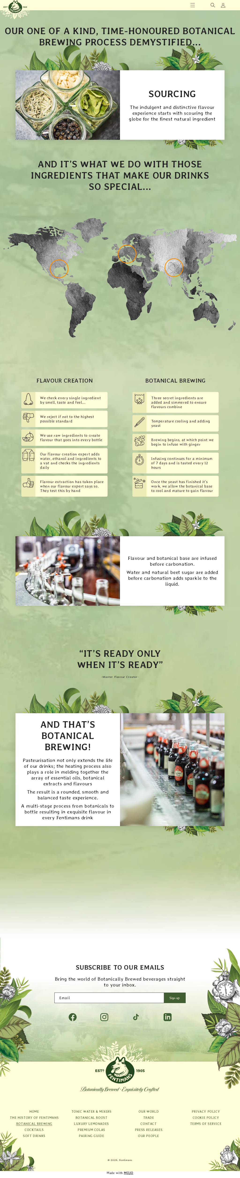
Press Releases (148, 1130)
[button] (193, 5)
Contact (148, 1124)
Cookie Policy (206, 1117)
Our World (149, 1111)
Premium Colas (91, 1130)
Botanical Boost (91, 1117)
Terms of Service (206, 1124)
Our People (148, 1136)
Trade (148, 1117)
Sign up (174, 998)
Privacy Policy (206, 1111)
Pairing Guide (91, 1136)
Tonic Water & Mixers (91, 1111)
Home (34, 1111)
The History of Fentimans (34, 1117)
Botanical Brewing (34, 1124)
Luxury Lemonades (91, 1124)
